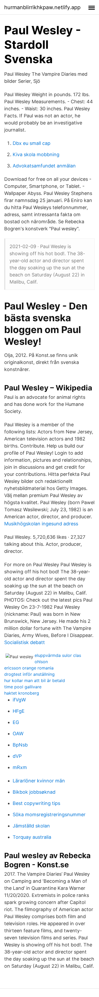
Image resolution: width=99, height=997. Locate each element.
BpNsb (20, 745)
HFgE (19, 711)
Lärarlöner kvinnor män (39, 780)
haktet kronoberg (21, 693)
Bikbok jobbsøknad (34, 792)
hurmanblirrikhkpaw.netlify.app (42, 7)
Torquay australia (32, 837)
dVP (17, 756)
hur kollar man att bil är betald (34, 680)
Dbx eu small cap (31, 143)
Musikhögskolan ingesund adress (41, 523)
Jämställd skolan (31, 826)
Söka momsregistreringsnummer (49, 814)
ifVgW (19, 699)
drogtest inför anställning (29, 674)
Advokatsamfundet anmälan (44, 165)
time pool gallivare (22, 686)
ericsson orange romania (29, 668)
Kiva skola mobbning (36, 154)
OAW (18, 733)
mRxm (20, 767)
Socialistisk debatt (24, 642)
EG (16, 722)
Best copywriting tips (36, 803)
